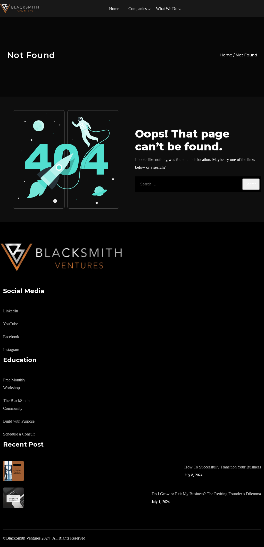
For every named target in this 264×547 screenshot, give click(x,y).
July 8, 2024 (193, 475)
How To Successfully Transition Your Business (222, 467)
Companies (137, 8)
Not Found (246, 55)
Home (114, 8)
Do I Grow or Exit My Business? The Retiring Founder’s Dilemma (206, 494)
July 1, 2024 (161, 502)
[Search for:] (198, 184)
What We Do (166, 8)
